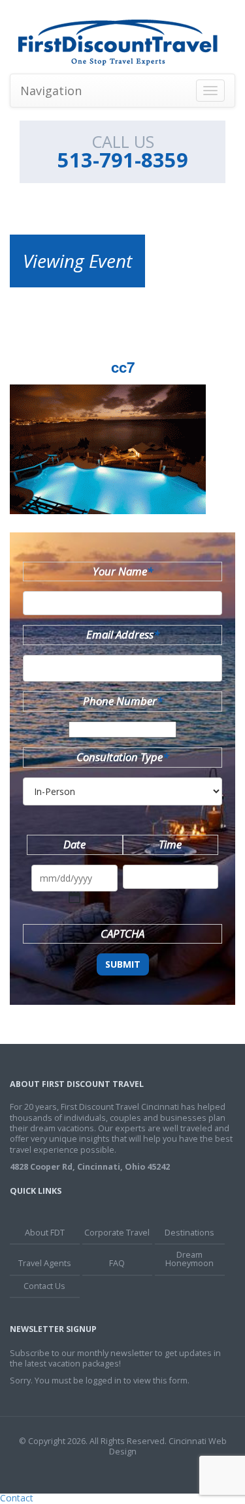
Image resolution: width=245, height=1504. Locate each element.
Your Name (123, 571)
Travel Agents (44, 1263)
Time (170, 844)
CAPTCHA (122, 933)
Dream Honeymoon (189, 1259)
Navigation (51, 90)
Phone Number (123, 700)
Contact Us (44, 1286)
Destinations (189, 1232)
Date (74, 844)
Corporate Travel (117, 1232)
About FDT (45, 1232)
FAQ (117, 1263)
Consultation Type (122, 756)
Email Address (122, 634)
